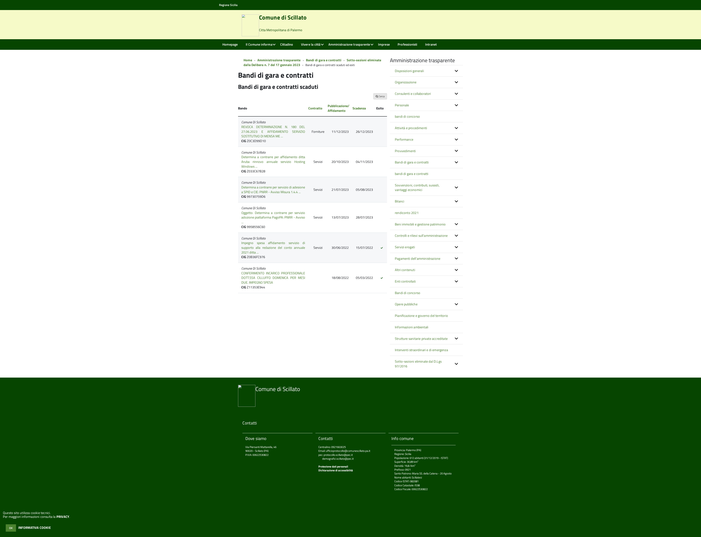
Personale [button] (402, 105)
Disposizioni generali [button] (409, 70)
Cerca (381, 96)
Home (248, 60)
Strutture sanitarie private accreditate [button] (421, 338)
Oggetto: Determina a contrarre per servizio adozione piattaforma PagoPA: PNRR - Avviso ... (273, 217)
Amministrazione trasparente (349, 44)
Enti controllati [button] (405, 281)
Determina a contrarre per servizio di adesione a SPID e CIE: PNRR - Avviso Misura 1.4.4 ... (273, 189)
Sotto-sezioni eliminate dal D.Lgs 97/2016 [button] (418, 364)
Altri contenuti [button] (405, 269)
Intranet (431, 44)
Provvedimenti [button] (405, 150)
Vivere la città (311, 44)
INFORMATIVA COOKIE (34, 527)
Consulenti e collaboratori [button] (413, 93)
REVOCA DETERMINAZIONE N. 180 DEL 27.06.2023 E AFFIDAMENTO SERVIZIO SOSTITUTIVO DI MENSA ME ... (273, 131)
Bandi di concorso (407, 292)
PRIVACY (62, 516)
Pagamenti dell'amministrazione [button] (417, 258)
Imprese (384, 44)
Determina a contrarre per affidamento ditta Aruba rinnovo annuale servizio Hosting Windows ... (273, 161)
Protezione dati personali (333, 466)
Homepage (230, 44)
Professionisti (407, 44)
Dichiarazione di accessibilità (335, 470)
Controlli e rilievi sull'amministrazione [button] (421, 235)
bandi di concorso (407, 116)
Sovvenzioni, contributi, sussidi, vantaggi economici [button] (417, 187)
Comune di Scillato (283, 23)
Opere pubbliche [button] (406, 304)
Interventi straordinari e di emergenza (421, 349)
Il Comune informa (259, 44)
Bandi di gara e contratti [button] (412, 162)
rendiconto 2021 (407, 212)
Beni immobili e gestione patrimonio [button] (420, 224)
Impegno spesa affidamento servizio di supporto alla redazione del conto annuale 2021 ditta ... (273, 247)
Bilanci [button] (399, 201)
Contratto (315, 108)
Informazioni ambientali (411, 327)
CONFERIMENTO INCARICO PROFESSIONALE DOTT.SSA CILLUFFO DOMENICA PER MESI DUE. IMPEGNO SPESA (273, 278)
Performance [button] (404, 139)
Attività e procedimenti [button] (411, 127)
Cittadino (286, 44)
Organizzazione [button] (406, 82)
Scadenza (359, 108)
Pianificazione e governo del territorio (421, 315)
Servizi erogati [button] (405, 247)
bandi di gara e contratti (411, 173)
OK (11, 528)
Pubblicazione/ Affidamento (338, 108)
